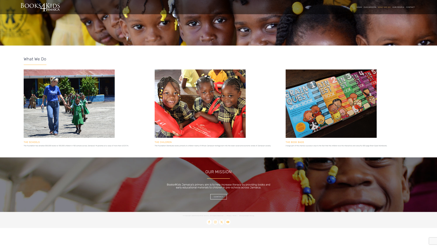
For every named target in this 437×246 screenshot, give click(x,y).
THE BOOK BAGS (295, 142)
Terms (234, 215)
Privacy (229, 215)
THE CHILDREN (163, 142)
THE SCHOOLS (32, 142)
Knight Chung (249, 215)
